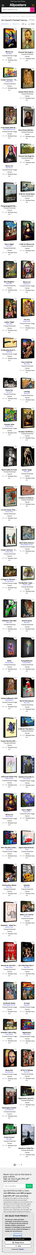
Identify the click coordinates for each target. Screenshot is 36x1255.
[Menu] (2, 5)
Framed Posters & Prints (28, 16)
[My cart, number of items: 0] (33, 5)
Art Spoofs (17, 16)
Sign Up (29, 1186)
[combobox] (15, 9)
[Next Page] (21, 1165)
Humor (10, 16)
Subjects (4, 16)
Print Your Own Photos (18, 1)
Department (5, 24)
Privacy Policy (18, 1235)
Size (23, 24)
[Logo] (18, 5)
